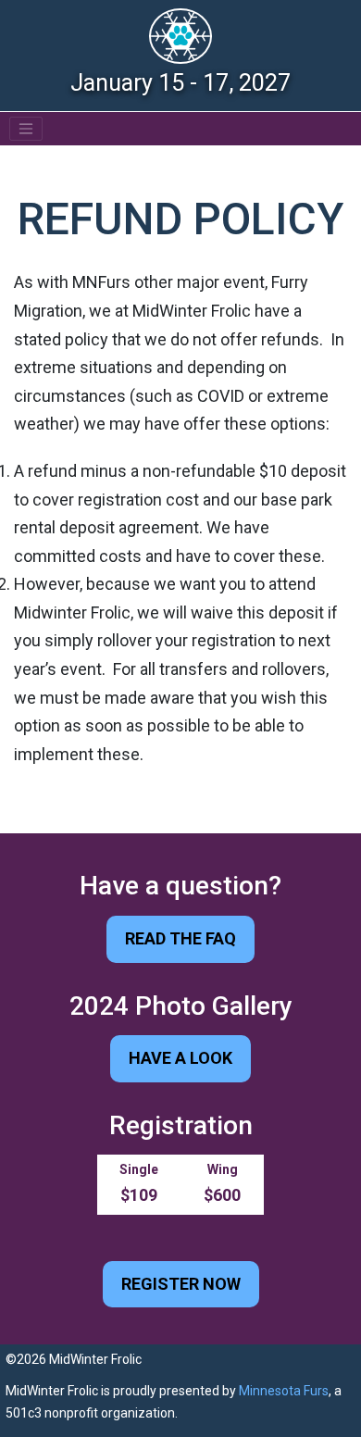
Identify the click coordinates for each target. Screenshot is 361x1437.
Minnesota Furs (284, 1390)
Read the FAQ (180, 938)
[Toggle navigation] (26, 129)
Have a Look (180, 1058)
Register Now (181, 1283)
